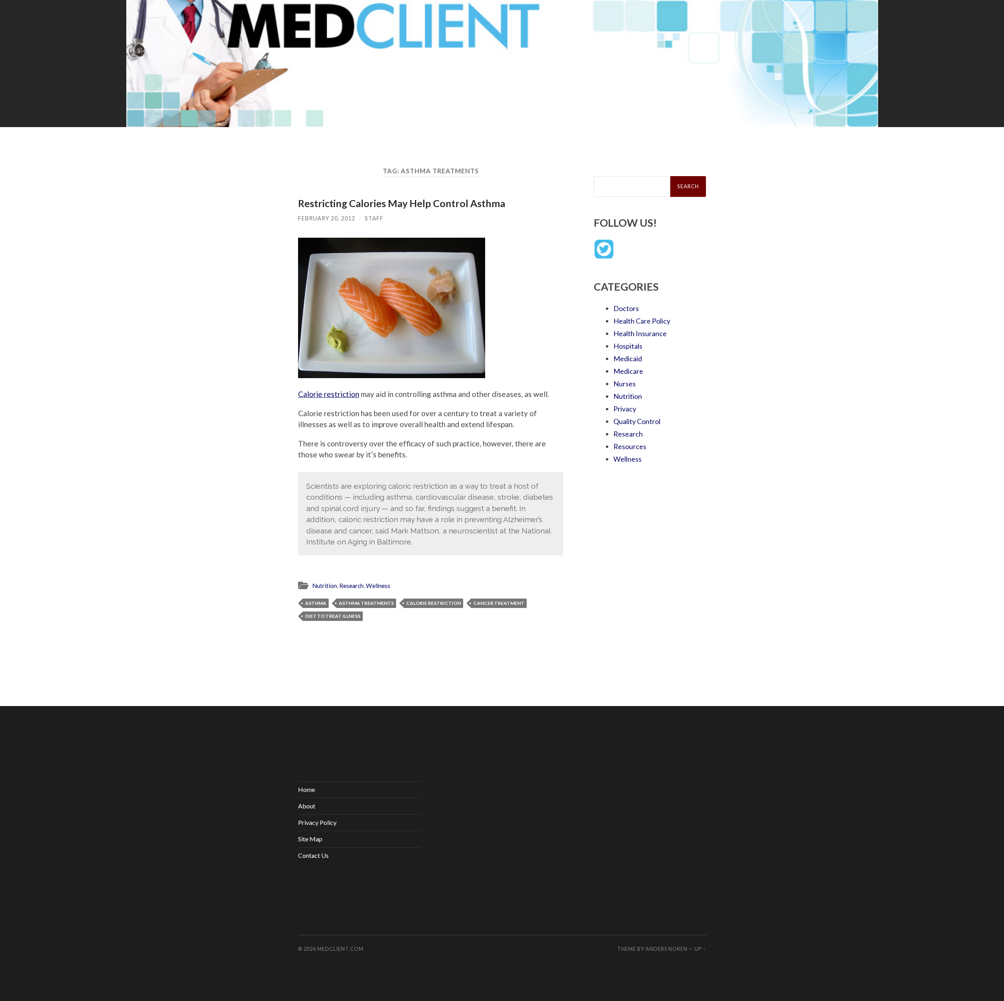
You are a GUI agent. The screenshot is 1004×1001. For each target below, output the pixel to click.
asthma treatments (366, 603)
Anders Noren (667, 949)
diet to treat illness (332, 616)
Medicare (628, 371)
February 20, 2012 (326, 218)
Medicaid (627, 358)
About (306, 806)
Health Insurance (640, 333)
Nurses (624, 383)
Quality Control (636, 421)
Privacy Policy (317, 822)
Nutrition (324, 585)
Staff (374, 218)
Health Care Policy (641, 321)
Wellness (378, 585)
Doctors (626, 308)
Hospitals (627, 346)
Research (351, 585)
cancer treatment (498, 603)
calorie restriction (433, 603)
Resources (629, 446)
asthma (315, 603)
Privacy (624, 408)
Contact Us (313, 855)
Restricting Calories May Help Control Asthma (401, 203)
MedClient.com (340, 949)
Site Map (310, 839)
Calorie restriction (328, 394)
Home (306, 789)
